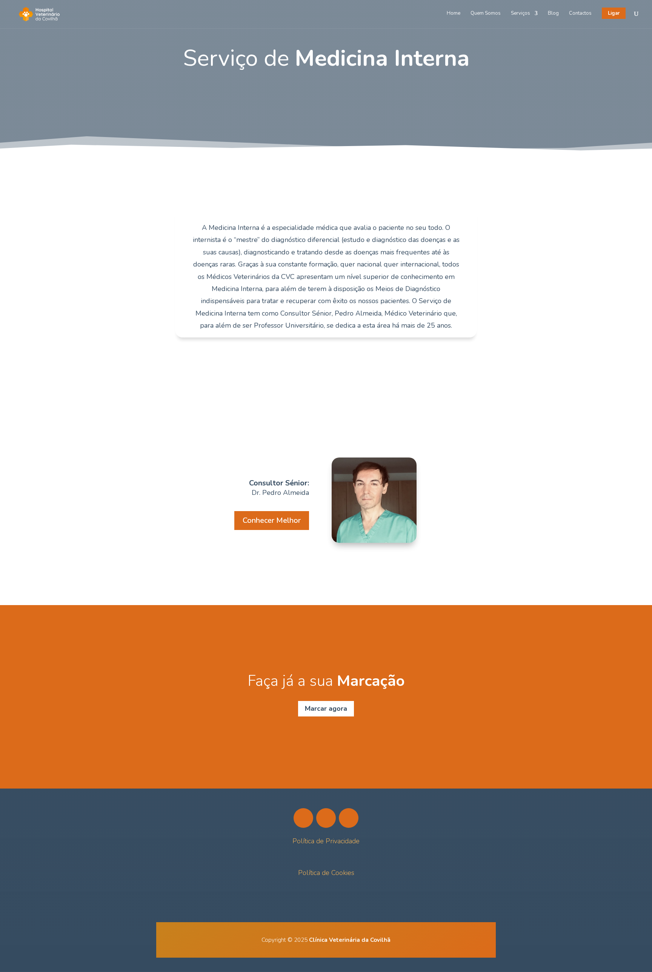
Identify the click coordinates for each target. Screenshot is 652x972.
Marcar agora (326, 708)
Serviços (520, 14)
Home (453, 14)
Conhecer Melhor (272, 520)
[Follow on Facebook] (303, 818)
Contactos (580, 14)
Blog (553, 14)
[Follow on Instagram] (326, 818)
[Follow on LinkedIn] (348, 818)
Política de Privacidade (326, 841)
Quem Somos (486, 14)
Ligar (614, 13)
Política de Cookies (326, 872)
